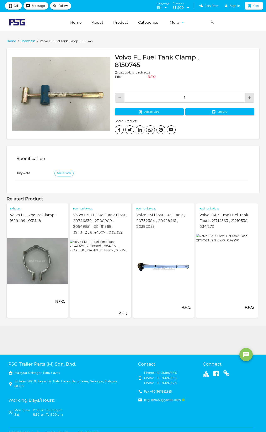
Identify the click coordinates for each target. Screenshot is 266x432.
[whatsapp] (150, 129)
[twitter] (129, 129)
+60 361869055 (166, 373)
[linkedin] (140, 129)
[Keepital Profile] (206, 373)
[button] (61, 93)
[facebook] (119, 129)
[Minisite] (226, 374)
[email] (171, 129)
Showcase (28, 41)
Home (11, 41)
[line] (160, 129)
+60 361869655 (165, 378)
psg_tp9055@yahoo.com (162, 400)
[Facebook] (216, 374)
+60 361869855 (166, 383)
